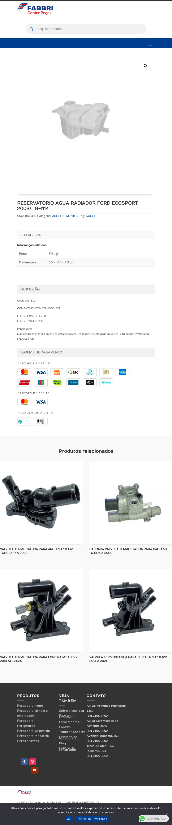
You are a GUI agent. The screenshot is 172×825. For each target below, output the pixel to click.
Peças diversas (28, 741)
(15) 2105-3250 (97, 756)
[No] (167, 814)
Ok (69, 818)
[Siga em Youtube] (34, 770)
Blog (62, 743)
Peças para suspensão (33, 731)
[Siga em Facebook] (24, 761)
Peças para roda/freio (33, 736)
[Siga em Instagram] (32, 761)
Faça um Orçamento (67, 717)
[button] (145, 66)
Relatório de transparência (69, 738)
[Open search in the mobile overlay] (86, 29)
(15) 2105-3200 (97, 741)
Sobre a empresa (71, 711)
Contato (65, 727)
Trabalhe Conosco (72, 732)
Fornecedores (69, 722)
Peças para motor (30, 706)
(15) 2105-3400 (97, 716)
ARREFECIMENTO (64, 216)
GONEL (91, 216)
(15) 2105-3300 (97, 731)
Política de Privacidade (68, 749)
